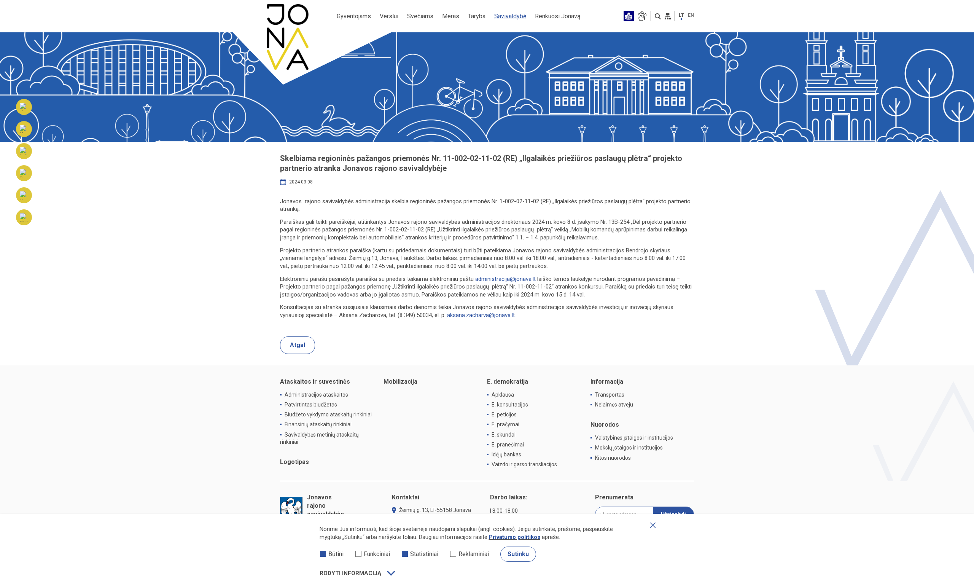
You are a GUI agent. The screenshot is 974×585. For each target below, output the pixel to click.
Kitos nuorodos (613, 458)
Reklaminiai (473, 554)
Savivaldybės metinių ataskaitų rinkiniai (319, 438)
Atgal (297, 345)
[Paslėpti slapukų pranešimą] (653, 525)
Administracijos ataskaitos (316, 395)
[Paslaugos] (24, 173)
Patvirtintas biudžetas (311, 405)
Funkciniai (377, 554)
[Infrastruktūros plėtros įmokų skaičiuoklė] (24, 151)
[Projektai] (24, 195)
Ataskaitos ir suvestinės (315, 381)
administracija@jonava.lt (505, 279)
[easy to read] (629, 16)
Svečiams (420, 16)
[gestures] (642, 16)
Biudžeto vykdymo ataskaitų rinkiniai (328, 414)
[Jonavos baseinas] (24, 107)
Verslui (389, 16)
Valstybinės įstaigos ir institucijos (634, 438)
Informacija (606, 381)
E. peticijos (504, 414)
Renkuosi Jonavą (558, 16)
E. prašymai (505, 424)
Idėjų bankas (506, 454)
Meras (450, 16)
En (691, 15)
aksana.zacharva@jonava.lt (481, 315)
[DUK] (24, 217)
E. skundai (504, 435)
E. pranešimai (508, 445)
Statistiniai (424, 554)
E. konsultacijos (510, 405)
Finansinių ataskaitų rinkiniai (318, 424)
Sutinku (518, 554)
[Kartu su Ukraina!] (24, 129)
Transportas (609, 395)
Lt (681, 15)
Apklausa (503, 395)
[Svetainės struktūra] (668, 16)
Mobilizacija (400, 381)
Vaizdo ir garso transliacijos (524, 464)
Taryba (476, 16)
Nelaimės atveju (614, 405)
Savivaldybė (510, 16)
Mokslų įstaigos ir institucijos (629, 448)
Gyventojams (354, 16)
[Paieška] (658, 16)
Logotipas (294, 461)
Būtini (336, 554)
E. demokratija (507, 381)
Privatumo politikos (514, 537)
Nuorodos (604, 424)
